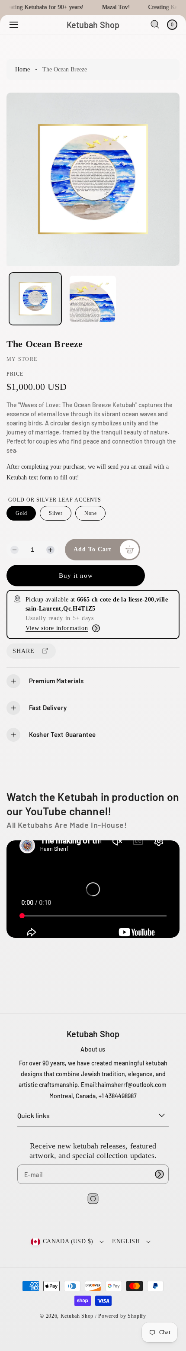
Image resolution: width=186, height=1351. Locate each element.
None (90, 513)
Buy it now (76, 575)
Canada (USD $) (68, 1241)
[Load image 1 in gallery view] (35, 298)
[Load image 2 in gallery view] (92, 298)
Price (14, 374)
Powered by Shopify (122, 1316)
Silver (55, 513)
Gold (21, 513)
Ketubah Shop (77, 1316)
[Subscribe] (159, 1174)
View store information (57, 628)
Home (22, 69)
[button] (14, 24)
